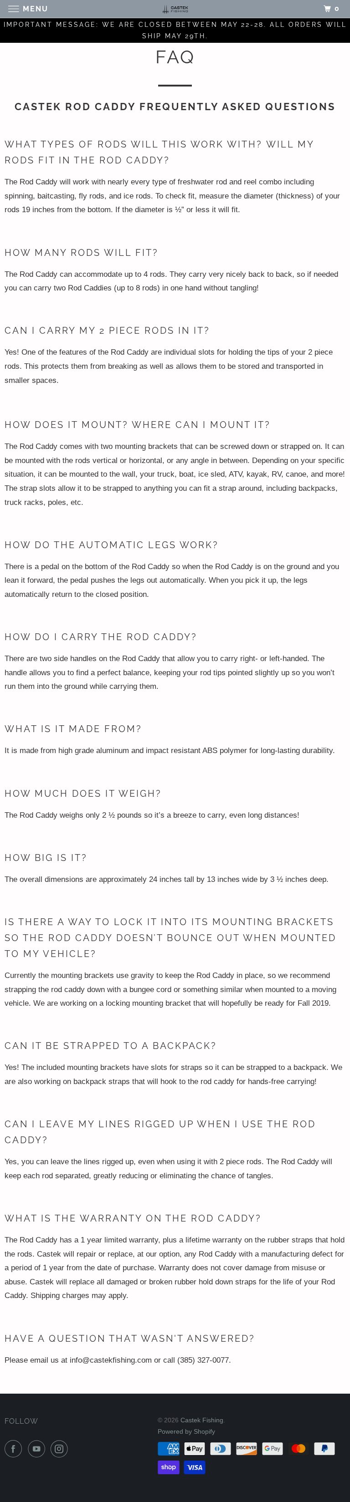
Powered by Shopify (186, 1431)
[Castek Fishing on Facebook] (15, 1449)
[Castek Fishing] (175, 9)
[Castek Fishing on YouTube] (38, 1449)
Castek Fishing (201, 1420)
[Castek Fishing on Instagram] (61, 1449)
